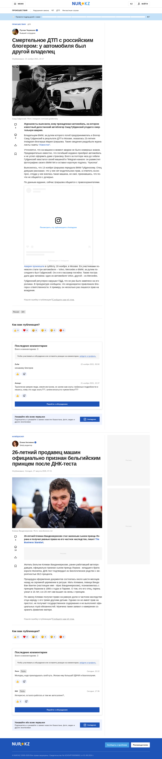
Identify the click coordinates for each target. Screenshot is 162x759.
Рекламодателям (140, 745)
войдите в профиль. (88, 356)
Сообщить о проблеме (117, 745)
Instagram (91, 419)
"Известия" (44, 145)
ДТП (58, 10)
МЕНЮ (20, 4)
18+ (23, 312)
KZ (131, 4)
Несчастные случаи (70, 10)
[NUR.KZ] (81, 4)
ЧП (52, 10)
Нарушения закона (41, 10)
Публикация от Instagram (58, 261)
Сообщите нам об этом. (63, 300)
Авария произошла (34, 266)
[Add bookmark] (15, 154)
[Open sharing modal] (15, 145)
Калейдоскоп (18, 437)
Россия (16, 312)
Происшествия (19, 10)
